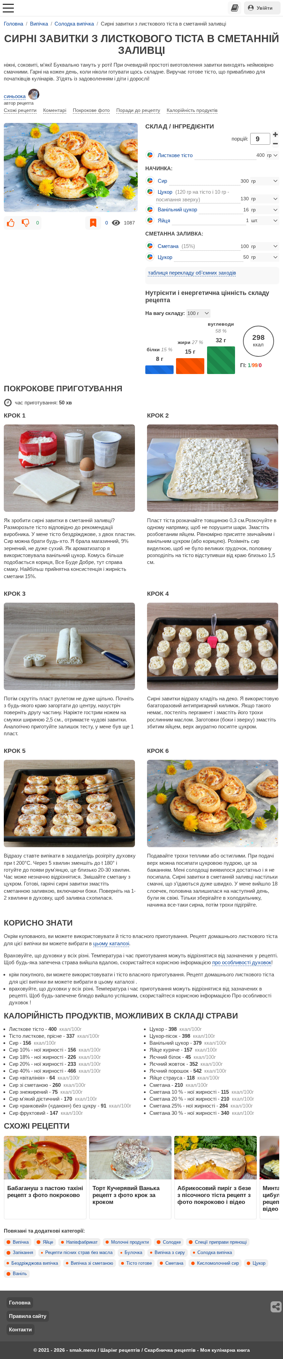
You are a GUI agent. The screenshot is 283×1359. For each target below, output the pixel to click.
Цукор (259, 1263)
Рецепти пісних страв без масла (79, 1252)
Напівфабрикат (82, 1242)
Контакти (20, 1329)
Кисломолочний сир (218, 1263)
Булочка (133, 1252)
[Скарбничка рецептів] (235, 8)
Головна (19, 1302)
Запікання (23, 1252)
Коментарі (54, 110)
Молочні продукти (130, 1242)
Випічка (21, 1242)
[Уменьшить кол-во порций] (275, 144)
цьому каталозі (111, 943)
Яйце (48, 1242)
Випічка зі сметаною (92, 1263)
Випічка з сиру (170, 1252)
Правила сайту (27, 1316)
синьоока (15, 96)
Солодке (172, 1242)
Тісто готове (139, 1263)
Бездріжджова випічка (34, 1263)
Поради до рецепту (138, 110)
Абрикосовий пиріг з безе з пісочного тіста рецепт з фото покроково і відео (214, 1195)
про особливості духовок (241, 962)
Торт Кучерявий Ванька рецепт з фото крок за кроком (125, 1195)
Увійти (265, 8)
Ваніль (20, 1273)
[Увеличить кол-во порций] (275, 134)
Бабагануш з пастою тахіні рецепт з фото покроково (45, 1191)
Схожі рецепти (20, 110)
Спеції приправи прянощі (221, 1242)
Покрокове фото (91, 110)
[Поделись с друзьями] (276, 1306)
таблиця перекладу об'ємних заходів (192, 273)
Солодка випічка (214, 1252)
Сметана (174, 1263)
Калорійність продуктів (192, 110)
